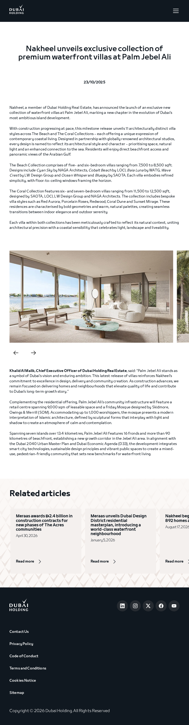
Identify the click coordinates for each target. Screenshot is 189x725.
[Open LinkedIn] (122, 605)
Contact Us (19, 632)
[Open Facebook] (161, 605)
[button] (175, 10)
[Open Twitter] (148, 605)
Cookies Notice (22, 680)
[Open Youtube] (174, 605)
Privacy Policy (21, 644)
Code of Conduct (23, 656)
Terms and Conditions (27, 668)
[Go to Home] (16, 10)
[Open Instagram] (135, 605)
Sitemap (16, 693)
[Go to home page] (18, 605)
